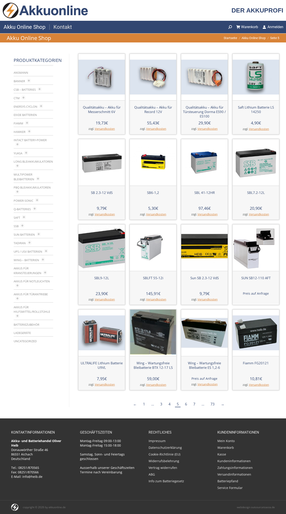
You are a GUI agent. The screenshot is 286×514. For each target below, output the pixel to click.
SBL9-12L (101, 278)
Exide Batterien (25, 115)
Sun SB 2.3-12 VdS (204, 278)
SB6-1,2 (153, 192)
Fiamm (18, 123)
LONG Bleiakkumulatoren (33, 161)
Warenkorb (249, 27)
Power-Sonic (23, 201)
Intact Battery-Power (30, 140)
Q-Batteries (22, 209)
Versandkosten (105, 129)
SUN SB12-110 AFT (256, 278)
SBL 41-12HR (204, 192)
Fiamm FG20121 (256, 363)
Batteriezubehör (26, 325)
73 (212, 404)
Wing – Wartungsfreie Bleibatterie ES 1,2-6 (204, 365)
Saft (17, 218)
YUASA (18, 153)
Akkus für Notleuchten (32, 281)
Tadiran (20, 243)
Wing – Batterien (26, 260)
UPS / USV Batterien (28, 252)
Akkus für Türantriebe (31, 294)
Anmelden (275, 27)
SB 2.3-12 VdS (102, 192)
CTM (17, 98)
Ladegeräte (22, 333)
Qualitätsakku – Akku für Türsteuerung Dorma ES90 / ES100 (204, 111)
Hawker (19, 132)
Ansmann (21, 73)
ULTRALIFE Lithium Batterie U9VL (102, 365)
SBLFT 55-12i (153, 278)
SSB (16, 226)
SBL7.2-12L (256, 192)
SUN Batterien (24, 235)
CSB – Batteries (25, 90)
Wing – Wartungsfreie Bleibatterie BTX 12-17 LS (153, 365)
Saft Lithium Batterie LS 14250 (256, 109)
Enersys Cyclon (25, 107)
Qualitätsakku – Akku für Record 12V (153, 109)
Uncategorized (25, 341)
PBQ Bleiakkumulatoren (32, 187)
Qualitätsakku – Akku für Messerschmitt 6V (102, 109)
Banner (19, 81)
